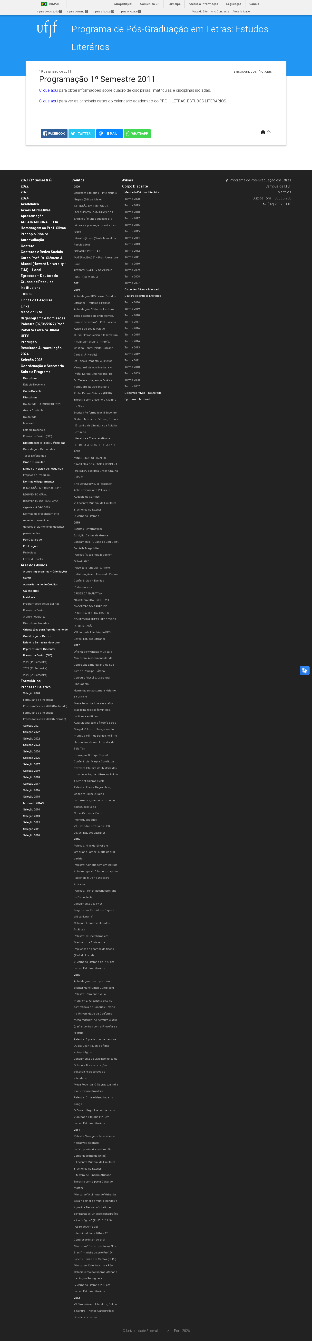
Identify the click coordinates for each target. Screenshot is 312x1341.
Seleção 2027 (31, 764)
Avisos (127, 180)
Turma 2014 (132, 237)
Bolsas (27, 294)
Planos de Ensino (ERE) (37, 436)
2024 (25, 198)
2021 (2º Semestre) (35, 668)
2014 (77, 1130)
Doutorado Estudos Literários (143, 295)
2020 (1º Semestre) (35, 662)
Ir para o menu (77, 11)
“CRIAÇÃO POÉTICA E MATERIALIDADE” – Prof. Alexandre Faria (96, 258)
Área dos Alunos (34, 565)
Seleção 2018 (31, 777)
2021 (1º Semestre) (36, 180)
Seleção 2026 (31, 757)
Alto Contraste (220, 11)
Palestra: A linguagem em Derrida (95, 865)
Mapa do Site (199, 11)
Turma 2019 (132, 205)
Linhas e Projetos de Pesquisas (43, 468)
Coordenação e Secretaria (42, 366)
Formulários (31, 681)
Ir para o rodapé (129, 11)
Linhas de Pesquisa (36, 300)
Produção (29, 342)
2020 (77, 186)
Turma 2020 (132, 199)
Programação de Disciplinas (41, 603)
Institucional (31, 288)
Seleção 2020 (31, 693)
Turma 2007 (132, 283)
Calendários (31, 590)
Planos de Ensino (34, 610)
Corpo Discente (135, 186)
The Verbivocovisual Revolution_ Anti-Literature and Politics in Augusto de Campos (94, 490)
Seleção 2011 (31, 829)
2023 (25, 192)
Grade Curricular (34, 410)
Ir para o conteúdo (49, 11)
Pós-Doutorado (32, 539)
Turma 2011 (132, 257)
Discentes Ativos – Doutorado (143, 392)
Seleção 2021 (31, 725)
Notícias (265, 71)
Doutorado (29, 417)
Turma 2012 (132, 250)
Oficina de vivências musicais (93, 651)
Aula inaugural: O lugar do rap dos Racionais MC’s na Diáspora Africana (96, 878)
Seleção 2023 (31, 745)
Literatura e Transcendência (92, 438)
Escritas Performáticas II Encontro (95, 412)
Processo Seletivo (36, 687)
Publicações (31, 546)
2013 (77, 1298)
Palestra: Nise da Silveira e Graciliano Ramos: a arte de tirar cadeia (94, 852)
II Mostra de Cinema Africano (92, 1175)
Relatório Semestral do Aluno (41, 642)
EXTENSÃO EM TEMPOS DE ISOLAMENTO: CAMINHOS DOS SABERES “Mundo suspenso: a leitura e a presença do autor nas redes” (95, 218)
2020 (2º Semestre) (35, 675)
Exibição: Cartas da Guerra (91, 535)
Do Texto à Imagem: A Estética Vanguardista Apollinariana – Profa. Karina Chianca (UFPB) (93, 367)
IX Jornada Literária (86, 516)
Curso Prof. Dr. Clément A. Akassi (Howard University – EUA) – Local (44, 264)
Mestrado (29, 423)
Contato (27, 246)
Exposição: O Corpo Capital (91, 755)
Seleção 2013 (31, 816)
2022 (25, 186)
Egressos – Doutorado (39, 276)
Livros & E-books (33, 559)
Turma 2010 (132, 263)
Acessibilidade (241, 11)
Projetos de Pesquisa (36, 475)
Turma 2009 (132, 270)
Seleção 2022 (31, 732)
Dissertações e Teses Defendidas (44, 442)
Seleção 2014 (31, 809)
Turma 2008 (132, 276)
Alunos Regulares (34, 616)
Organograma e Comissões (43, 318)
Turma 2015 (132, 231)
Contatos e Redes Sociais (42, 252)
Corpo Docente (32, 391)
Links (25, 306)
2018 (77, 522)
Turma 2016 (132, 225)
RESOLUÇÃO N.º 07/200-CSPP (41, 488)
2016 (77, 839)
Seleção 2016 (31, 790)
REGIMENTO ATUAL (35, 494)
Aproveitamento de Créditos (40, 584)
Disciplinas (30, 378)
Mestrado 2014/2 (33, 803)
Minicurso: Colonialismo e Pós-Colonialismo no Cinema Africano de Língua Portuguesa (95, 1272)
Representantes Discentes (39, 649)
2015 (77, 974)
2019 (77, 290)
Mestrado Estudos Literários (142, 192)
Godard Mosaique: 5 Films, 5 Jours (96, 419)
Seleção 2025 (31, 360)
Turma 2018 (132, 212)
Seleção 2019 (31, 770)
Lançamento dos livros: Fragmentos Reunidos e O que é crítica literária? (94, 910)
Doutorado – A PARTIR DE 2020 (42, 404)
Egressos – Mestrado (138, 399)
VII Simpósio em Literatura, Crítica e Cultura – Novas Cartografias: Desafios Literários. (95, 1311)
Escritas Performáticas (88, 529)
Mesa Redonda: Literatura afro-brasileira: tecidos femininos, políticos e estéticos (93, 710)
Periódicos (29, 552)
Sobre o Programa (35, 372)
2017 (77, 645)
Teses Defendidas (34, 455)
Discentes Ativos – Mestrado (142, 289)
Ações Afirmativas (36, 210)
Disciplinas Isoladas (36, 623)
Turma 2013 (132, 244)
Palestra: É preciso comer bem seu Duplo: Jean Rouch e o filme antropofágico (95, 1046)
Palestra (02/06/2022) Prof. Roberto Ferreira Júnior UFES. (43, 330)
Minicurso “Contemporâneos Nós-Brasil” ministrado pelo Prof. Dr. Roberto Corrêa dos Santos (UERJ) (95, 1253)
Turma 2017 (132, 218)
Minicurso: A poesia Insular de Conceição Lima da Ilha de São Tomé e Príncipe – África (94, 665)
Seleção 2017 (31, 783)
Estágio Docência (34, 384)
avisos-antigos (245, 71)
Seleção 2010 (31, 835)
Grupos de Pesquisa (37, 282)
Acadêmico (30, 204)
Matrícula (29, 597)
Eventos (78, 180)
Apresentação (32, 216)
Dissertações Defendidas (39, 449)
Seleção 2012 (31, 822)
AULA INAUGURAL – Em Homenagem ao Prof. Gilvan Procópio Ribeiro (43, 228)
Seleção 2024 (31, 751)
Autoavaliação (32, 240)
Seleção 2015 (31, 796)
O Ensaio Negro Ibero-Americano (94, 1110)
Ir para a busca (103, 11)
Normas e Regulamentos (39, 481)
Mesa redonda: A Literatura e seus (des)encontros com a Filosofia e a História (95, 1026)
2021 (77, 283)
